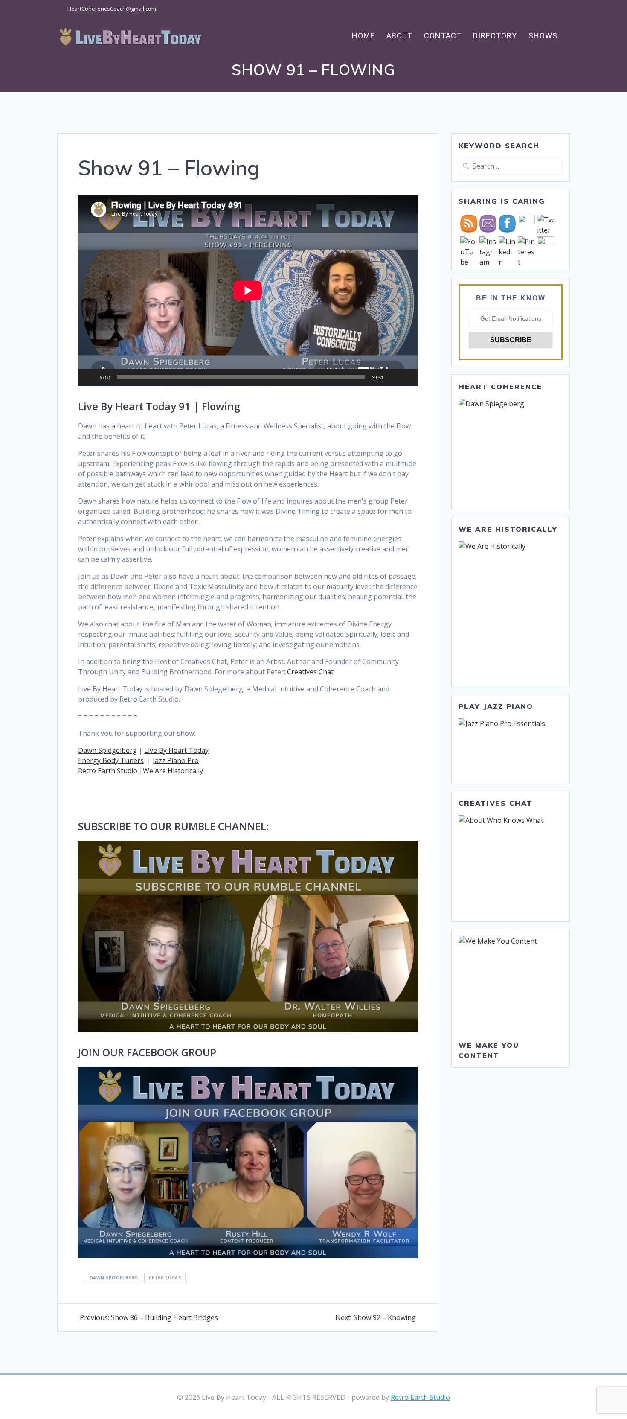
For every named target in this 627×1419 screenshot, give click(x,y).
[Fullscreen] (406, 377)
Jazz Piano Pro (176, 760)
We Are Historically (173, 770)
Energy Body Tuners (111, 760)
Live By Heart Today (176, 750)
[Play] (89, 377)
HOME (363, 35)
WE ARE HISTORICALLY (508, 529)
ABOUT (399, 35)
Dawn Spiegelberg (107, 750)
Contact (443, 35)
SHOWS (542, 35)
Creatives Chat (310, 671)
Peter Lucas (165, 1278)
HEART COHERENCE (500, 386)
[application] (248, 290)
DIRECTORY (495, 35)
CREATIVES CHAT (496, 803)
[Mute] (393, 377)
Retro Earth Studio (107, 770)
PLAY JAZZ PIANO (496, 706)
